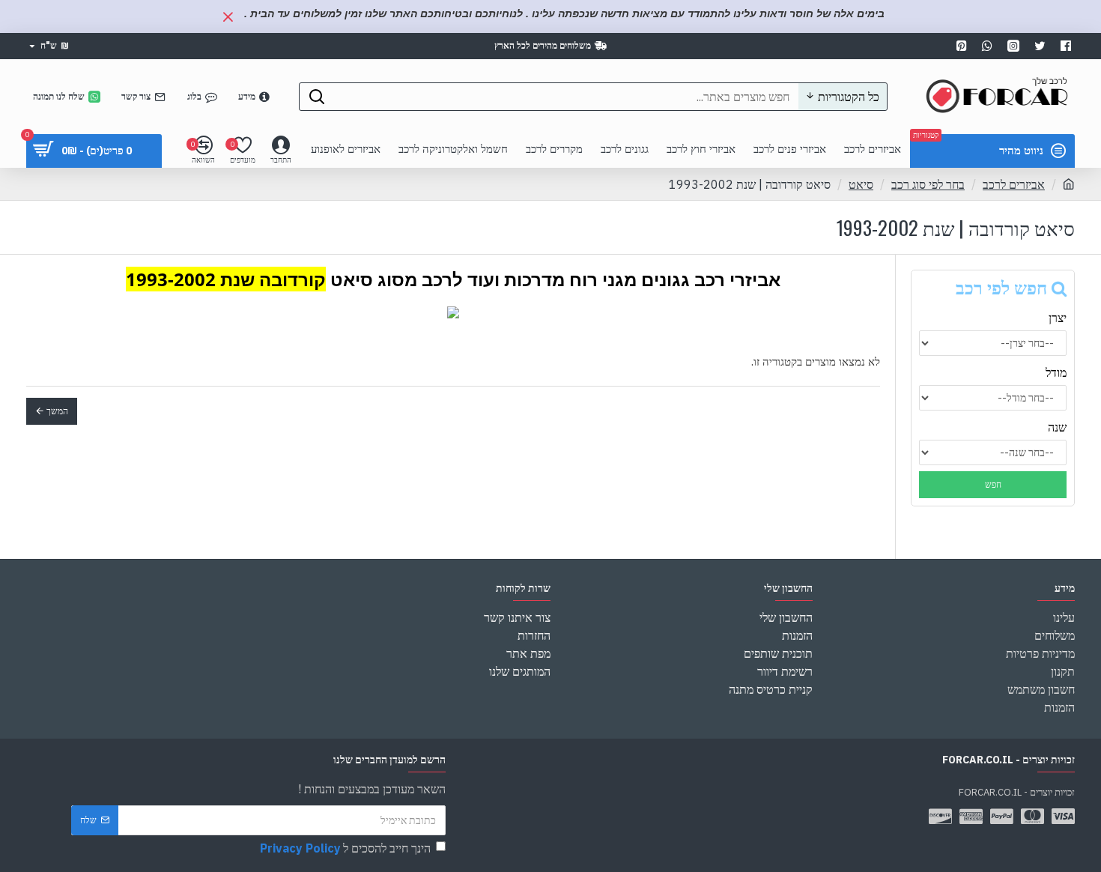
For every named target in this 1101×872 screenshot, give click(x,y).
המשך (57, 411)
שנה (1057, 427)
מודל (1056, 372)
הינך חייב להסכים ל (345, 848)
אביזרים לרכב (1014, 184)
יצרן (1058, 317)
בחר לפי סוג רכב (928, 184)
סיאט (861, 184)
